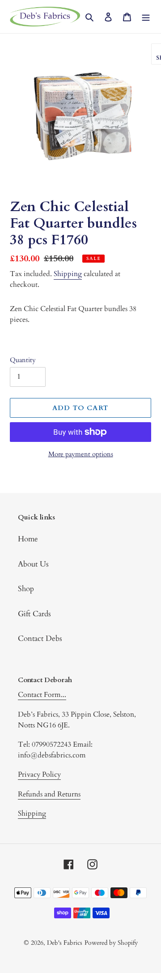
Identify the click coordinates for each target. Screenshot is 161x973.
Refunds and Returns (49, 794)
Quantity (23, 359)
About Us (33, 564)
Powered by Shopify (111, 942)
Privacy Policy (39, 774)
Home (28, 539)
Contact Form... (42, 695)
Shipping (68, 274)
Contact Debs (40, 638)
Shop (26, 589)
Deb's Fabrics (64, 942)
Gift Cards (34, 614)
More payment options (80, 454)
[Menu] (145, 16)
